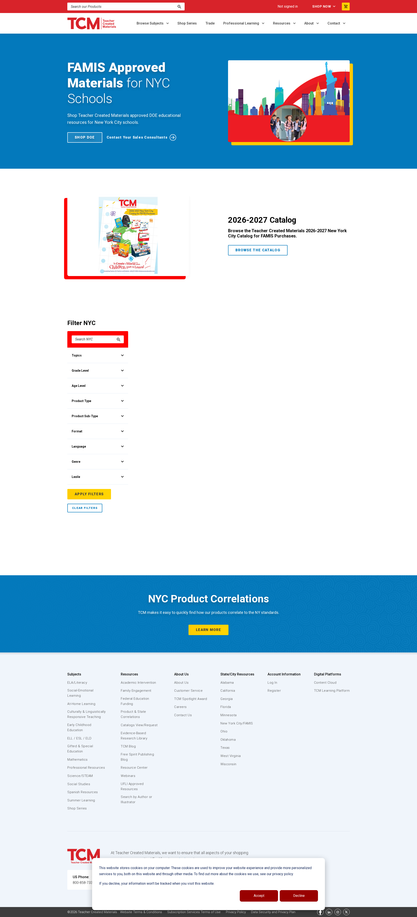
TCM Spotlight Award (190, 699)
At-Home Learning (81, 704)
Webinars (128, 776)
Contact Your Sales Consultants (137, 137)
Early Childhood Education (79, 727)
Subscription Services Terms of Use (194, 912)
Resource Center (134, 768)
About (309, 23)
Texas (225, 748)
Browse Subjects (150, 23)
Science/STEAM (80, 776)
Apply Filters (89, 494)
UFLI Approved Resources (132, 786)
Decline (299, 896)
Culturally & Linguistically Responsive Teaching (86, 714)
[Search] (179, 6)
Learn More (208, 630)
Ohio (223, 731)
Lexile (76, 477)
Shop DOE (85, 137)
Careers (180, 707)
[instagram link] (337, 912)
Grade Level (80, 370)
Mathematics (77, 760)
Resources (282, 23)
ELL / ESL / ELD (79, 738)
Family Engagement (136, 691)
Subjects (74, 674)
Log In (272, 683)
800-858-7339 (83, 883)
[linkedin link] (329, 912)
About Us (181, 674)
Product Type (81, 401)
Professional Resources (86, 768)
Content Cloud (325, 683)
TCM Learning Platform (332, 691)
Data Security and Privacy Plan (273, 912)
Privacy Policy (236, 912)
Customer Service (188, 691)
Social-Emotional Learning (80, 693)
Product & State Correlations (133, 714)
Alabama (227, 683)
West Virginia (230, 756)
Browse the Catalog (257, 250)
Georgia (226, 699)
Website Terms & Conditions (141, 912)
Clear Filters (85, 508)
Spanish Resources (82, 792)
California (227, 691)
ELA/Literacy (77, 683)
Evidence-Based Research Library (134, 735)
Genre (76, 461)
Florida (225, 707)
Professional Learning (241, 23)
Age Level (79, 385)
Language (79, 446)
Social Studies (78, 784)
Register (274, 691)
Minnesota (228, 715)
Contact (334, 23)
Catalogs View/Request (139, 725)
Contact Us (183, 715)
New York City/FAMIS (236, 723)
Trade (210, 23)
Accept (259, 896)
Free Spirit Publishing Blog (137, 757)
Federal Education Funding (135, 701)
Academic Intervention (138, 683)
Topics (77, 355)
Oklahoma (228, 740)
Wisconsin (228, 764)
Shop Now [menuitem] (321, 6)
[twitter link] (346, 912)
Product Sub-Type (85, 416)
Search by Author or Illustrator (136, 799)
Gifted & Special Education (80, 748)
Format (77, 431)
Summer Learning (81, 800)
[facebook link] (320, 912)
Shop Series (187, 23)
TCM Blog (128, 746)
